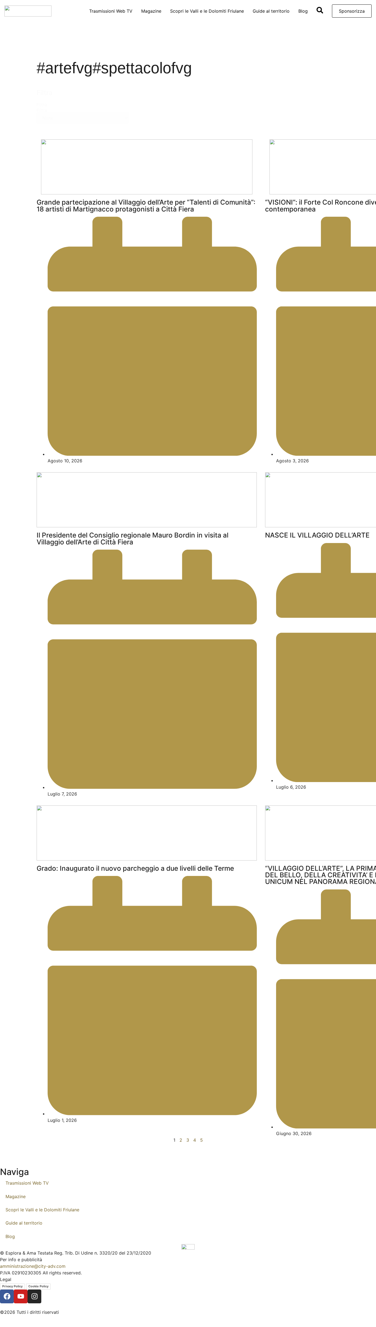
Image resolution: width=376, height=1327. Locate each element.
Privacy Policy (12, 1286)
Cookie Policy (38, 1286)
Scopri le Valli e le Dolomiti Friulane (207, 11)
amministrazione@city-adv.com (33, 1266)
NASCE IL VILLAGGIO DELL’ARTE (317, 535)
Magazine (151, 11)
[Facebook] (7, 1296)
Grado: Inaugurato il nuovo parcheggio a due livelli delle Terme (135, 868)
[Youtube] (21, 1296)
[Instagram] (34, 1296)
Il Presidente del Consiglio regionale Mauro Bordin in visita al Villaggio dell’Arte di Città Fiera (132, 538)
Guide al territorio (271, 11)
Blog (303, 11)
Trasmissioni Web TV (110, 11)
